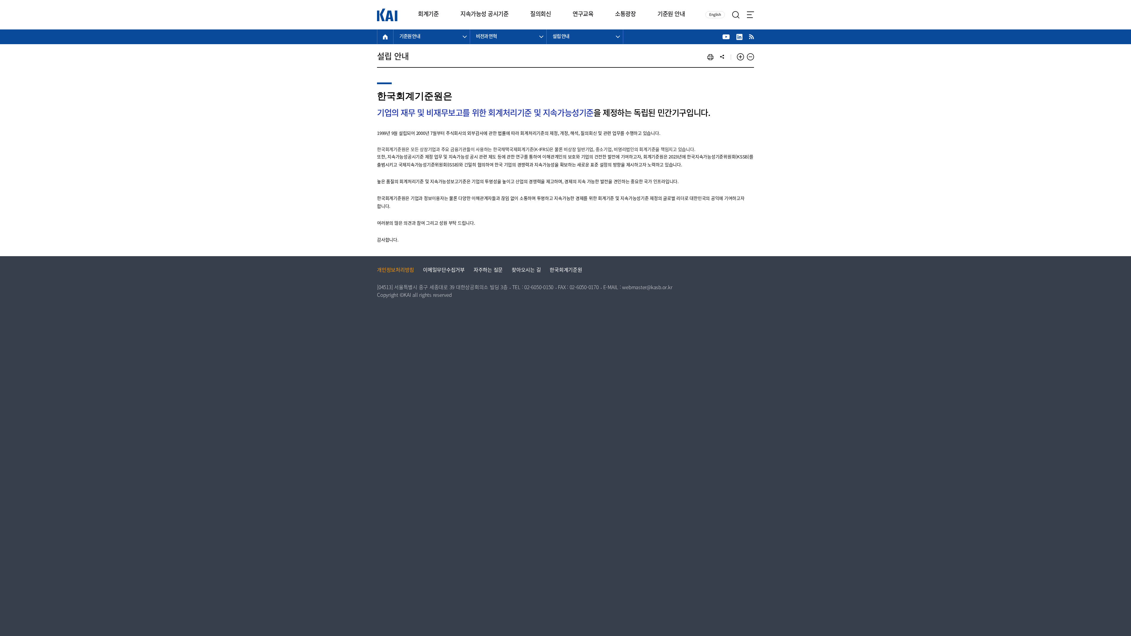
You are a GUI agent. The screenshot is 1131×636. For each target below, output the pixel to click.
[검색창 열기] (736, 15)
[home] (385, 36)
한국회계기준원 (566, 270)
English (715, 15)
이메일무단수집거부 (444, 270)
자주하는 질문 (488, 270)
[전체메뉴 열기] (750, 14)
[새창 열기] (726, 37)
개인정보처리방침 (395, 270)
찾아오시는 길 (526, 270)
